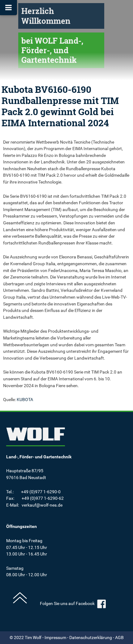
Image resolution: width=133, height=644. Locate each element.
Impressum (55, 637)
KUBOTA (25, 399)
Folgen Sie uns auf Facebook (68, 603)
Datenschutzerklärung (90, 637)
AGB (119, 637)
